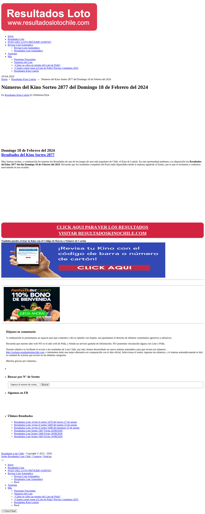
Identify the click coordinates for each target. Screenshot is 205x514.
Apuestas (12, 53)
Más (10, 56)
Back (16, 482)
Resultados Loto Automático (28, 50)
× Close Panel (9, 511)
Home (4, 79)
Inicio (10, 36)
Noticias (47, 456)
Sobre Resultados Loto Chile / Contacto (21, 456)
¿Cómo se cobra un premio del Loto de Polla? (37, 65)
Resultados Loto (16, 39)
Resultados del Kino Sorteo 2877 (27, 155)
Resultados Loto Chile (12, 453)
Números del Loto (23, 62)
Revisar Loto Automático (20, 45)
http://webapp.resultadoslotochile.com (25, 352)
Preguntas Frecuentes (25, 59)
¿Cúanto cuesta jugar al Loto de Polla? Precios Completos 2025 (46, 68)
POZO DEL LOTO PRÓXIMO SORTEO (29, 42)
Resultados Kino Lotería (26, 71)
